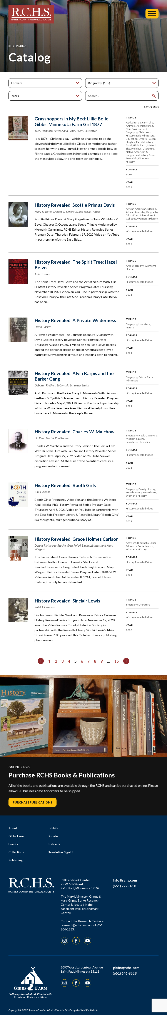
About (12, 828)
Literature (148, 148)
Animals (130, 125)
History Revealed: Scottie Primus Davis (75, 205)
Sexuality (145, 442)
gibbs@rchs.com (126, 967)
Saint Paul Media (89, 1010)
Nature (130, 327)
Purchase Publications (32, 802)
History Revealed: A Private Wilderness (75, 320)
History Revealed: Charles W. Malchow (75, 431)
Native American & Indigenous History (137, 153)
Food (129, 145)
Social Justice (145, 546)
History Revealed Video (139, 231)
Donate (53, 836)
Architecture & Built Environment (140, 127)
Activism (131, 542)
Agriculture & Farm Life (139, 122)
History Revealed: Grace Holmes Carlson (77, 539)
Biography (131, 132)
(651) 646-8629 (125, 973)
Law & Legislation (135, 440)
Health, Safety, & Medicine (141, 492)
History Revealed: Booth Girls (65, 485)
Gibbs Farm (139, 145)
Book (129, 174)
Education (132, 138)
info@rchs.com (125, 880)
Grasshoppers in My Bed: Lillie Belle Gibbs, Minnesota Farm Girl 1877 (72, 121)
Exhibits (53, 828)
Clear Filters (151, 107)
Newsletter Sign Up (61, 852)
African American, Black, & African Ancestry (141, 210)
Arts (128, 265)
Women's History (147, 218)
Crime (142, 377)
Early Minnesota (144, 135)
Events (143, 138)
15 (116, 661)
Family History (144, 142)
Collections (16, 852)
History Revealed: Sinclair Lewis (67, 600)
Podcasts (54, 844)
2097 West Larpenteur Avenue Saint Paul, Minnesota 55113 (82, 969)
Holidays (136, 148)
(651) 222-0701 (125, 886)
